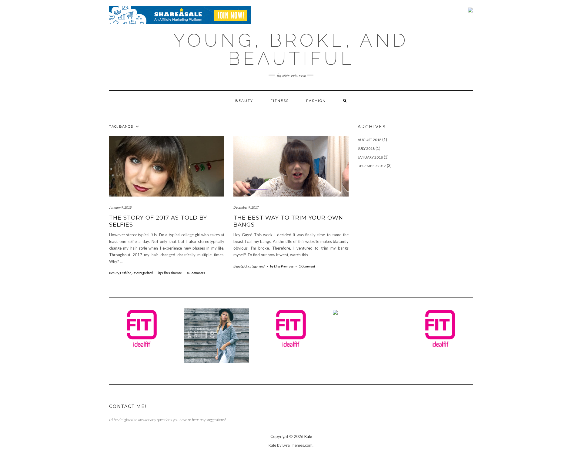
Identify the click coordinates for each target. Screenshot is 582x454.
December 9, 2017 (246, 207)
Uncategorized (142, 273)
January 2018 (370, 157)
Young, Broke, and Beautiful (291, 49)
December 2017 (372, 165)
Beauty (244, 101)
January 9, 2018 (120, 207)
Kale (308, 436)
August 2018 (369, 139)
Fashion (316, 101)
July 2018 (366, 148)
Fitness (279, 101)
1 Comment (307, 266)
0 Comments (196, 273)
